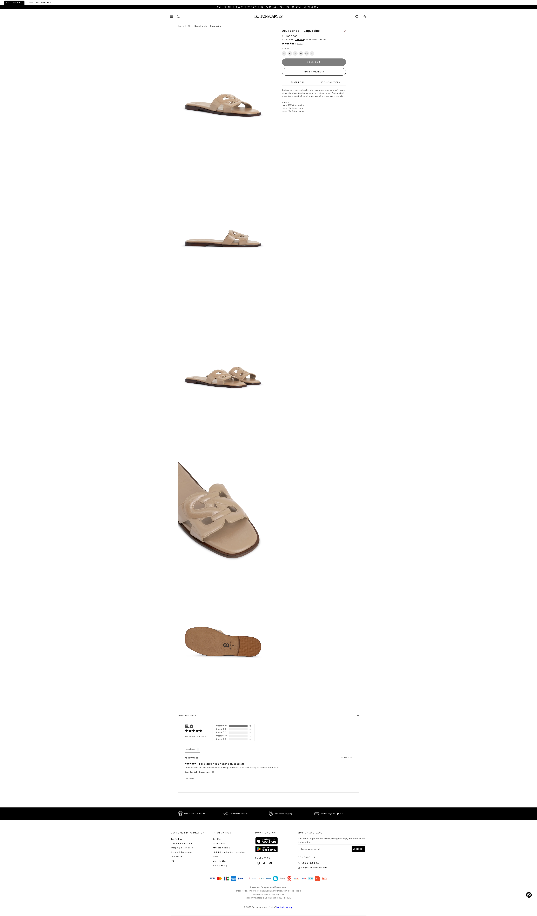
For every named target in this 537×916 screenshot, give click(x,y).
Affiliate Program (222, 848)
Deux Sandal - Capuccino (197, 772)
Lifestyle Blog (220, 861)
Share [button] (191, 779)
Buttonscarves (14, 2)
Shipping (299, 39)
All (189, 26)
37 (290, 53)
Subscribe (358, 848)
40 (306, 53)
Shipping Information (182, 848)
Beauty (42, 2)
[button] (171, 17)
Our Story (218, 839)
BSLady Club (219, 843)
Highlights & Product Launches (229, 852)
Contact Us (176, 856)
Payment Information (182, 843)
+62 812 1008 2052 (310, 863)
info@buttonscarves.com (314, 867)
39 (301, 53)
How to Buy (176, 839)
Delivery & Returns (330, 82)
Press (215, 856)
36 (284, 53)
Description (297, 82)
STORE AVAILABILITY (314, 71)
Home (181, 26)
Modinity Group (284, 907)
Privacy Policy (220, 865)
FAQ (173, 861)
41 (312, 53)
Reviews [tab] (190, 749)
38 (295, 53)
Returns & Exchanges (182, 852)
